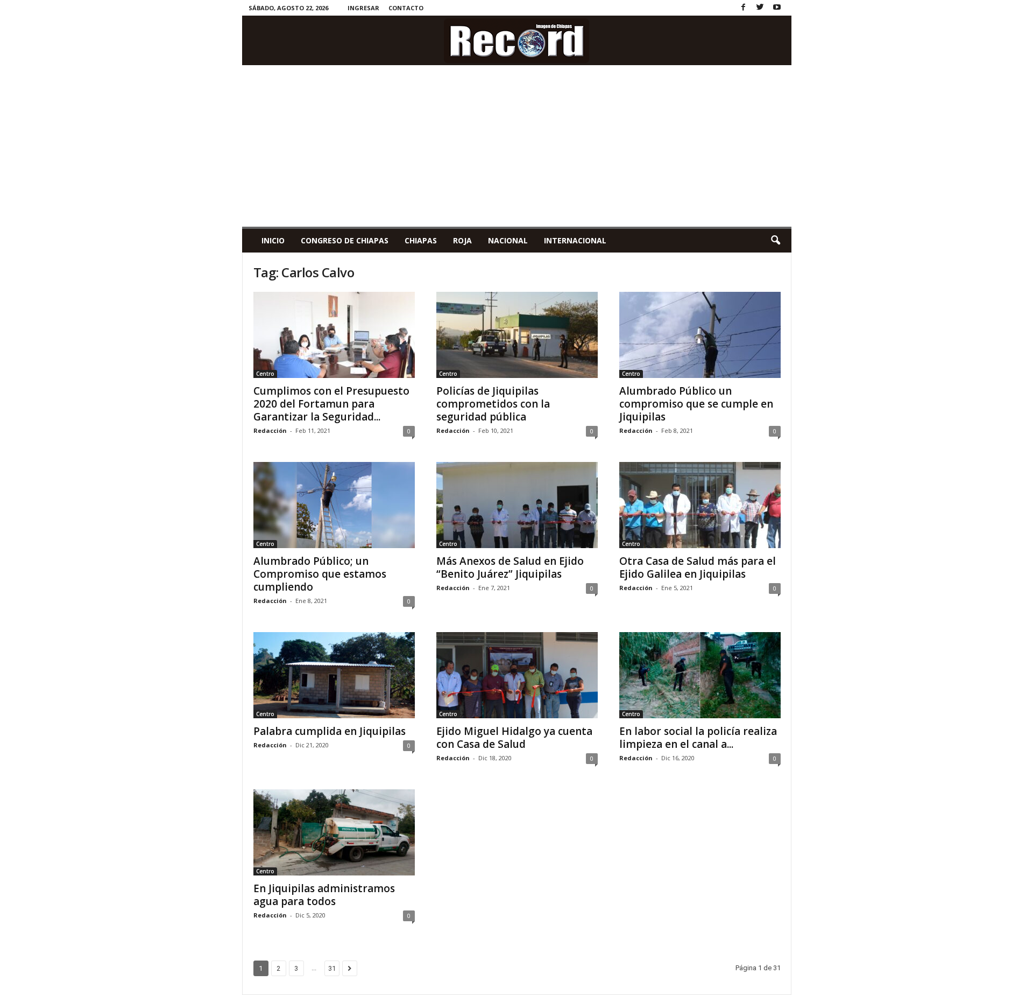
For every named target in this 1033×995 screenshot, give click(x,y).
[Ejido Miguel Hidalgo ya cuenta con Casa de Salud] (517, 675)
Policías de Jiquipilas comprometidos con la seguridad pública (493, 404)
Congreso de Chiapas (344, 240)
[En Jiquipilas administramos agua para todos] (334, 832)
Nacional (508, 240)
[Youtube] (776, 8)
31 (332, 968)
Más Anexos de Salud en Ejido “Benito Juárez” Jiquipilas (510, 567)
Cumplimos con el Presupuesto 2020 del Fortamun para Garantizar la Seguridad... (331, 404)
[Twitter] (760, 8)
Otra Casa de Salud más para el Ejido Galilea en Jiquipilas (697, 567)
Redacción (270, 430)
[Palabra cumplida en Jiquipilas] (334, 675)
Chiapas (421, 240)
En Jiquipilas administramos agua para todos (324, 894)
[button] (775, 241)
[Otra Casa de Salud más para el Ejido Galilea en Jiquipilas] (700, 505)
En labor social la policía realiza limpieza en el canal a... (698, 737)
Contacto (405, 8)
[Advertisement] (516, 146)
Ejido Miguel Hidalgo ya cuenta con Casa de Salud (514, 737)
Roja (462, 240)
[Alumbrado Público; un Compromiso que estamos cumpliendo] (334, 505)
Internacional (575, 240)
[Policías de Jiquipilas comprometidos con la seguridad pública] (517, 335)
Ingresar (363, 8)
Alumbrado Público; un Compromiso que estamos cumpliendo (319, 574)
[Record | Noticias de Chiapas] (516, 40)
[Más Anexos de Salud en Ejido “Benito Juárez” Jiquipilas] (517, 505)
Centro (265, 373)
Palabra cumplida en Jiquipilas (329, 731)
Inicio (273, 240)
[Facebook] (743, 8)
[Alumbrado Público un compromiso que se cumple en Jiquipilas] (700, 335)
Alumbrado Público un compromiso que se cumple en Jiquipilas (696, 404)
